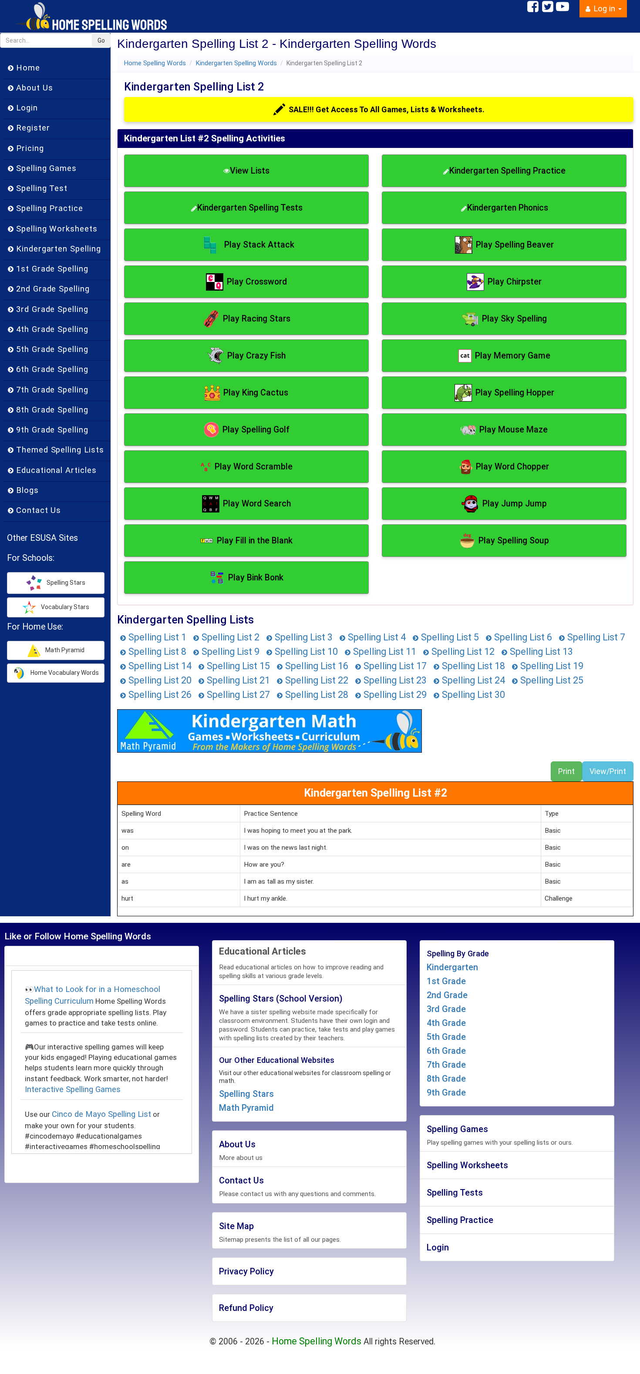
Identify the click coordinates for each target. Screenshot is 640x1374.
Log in (604, 8)
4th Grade (446, 1023)
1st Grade (446, 981)
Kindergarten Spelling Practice (507, 171)
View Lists (249, 171)
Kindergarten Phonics (507, 208)
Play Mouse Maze (513, 430)
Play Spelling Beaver (515, 245)
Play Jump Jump (514, 504)
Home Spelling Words (155, 63)
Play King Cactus (255, 393)
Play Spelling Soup (513, 541)
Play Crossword (257, 282)
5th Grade (446, 1037)
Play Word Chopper (512, 467)
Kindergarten (452, 967)
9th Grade (446, 1092)
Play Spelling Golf (256, 430)
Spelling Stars (246, 1094)
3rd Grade (446, 1009)
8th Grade (446, 1078)
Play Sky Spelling (514, 319)
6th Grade (446, 1051)
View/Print (607, 771)
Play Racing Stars (256, 319)
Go (101, 40)
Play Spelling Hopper (514, 393)
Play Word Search (257, 504)
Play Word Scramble (254, 467)
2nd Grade (447, 995)
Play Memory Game (512, 356)
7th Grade (446, 1064)
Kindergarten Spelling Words (236, 63)
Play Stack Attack (259, 245)
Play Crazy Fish (256, 356)
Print (566, 771)
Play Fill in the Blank (255, 541)
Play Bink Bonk (255, 578)
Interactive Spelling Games (73, 1089)
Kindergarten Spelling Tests (250, 208)
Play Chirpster (515, 282)
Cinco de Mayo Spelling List (101, 1114)
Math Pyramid (246, 1108)
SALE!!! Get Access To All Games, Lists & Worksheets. (387, 109)
